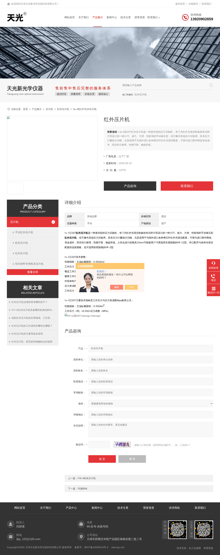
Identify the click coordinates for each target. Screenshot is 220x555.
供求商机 (174, 507)
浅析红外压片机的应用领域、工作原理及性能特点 (35, 317)
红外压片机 (63, 109)
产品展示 (97, 17)
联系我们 (206, 3)
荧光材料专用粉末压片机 (29, 263)
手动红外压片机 (24, 232)
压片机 (49, 109)
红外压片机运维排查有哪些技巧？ (30, 302)
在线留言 (193, 3)
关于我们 (83, 17)
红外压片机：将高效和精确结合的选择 (32, 341)
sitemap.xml (117, 547)
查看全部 (32, 272)
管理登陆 (208, 548)
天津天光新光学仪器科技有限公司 (39, 3)
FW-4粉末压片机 (87, 478)
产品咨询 (130, 186)
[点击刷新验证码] (122, 444)
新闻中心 (112, 17)
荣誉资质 (140, 17)
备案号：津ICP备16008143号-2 (91, 547)
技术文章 (125, 17)
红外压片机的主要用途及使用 (27, 333)
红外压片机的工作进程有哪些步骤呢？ (32, 325)
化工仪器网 (195, 548)
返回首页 (180, 3)
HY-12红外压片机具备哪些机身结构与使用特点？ (35, 310)
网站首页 (69, 17)
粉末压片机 (21, 242)
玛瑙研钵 (82, 488)
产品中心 (71, 507)
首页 (25, 109)
